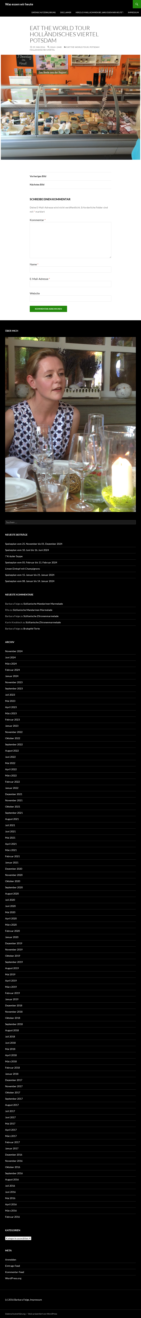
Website (35, 293)
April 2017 (11, 1129)
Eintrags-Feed (12, 1265)
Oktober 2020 (12, 881)
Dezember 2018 (13, 1005)
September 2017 (14, 1098)
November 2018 (14, 1011)
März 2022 (11, 775)
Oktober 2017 (12, 1092)
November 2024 (14, 651)
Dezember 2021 (13, 794)
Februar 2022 (12, 781)
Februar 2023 (12, 719)
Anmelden (10, 1259)
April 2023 (11, 707)
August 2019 (12, 968)
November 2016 (14, 1160)
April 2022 (11, 769)
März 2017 (11, 1135)
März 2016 (11, 1210)
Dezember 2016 (13, 1154)
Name (34, 264)
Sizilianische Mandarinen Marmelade (43, 603)
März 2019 (11, 986)
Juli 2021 (10, 825)
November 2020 (14, 874)
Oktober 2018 (12, 1017)
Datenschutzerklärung (43, 12)
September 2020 (14, 887)
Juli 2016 (10, 1185)
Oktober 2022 (12, 738)
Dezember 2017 (13, 1080)
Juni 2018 (10, 1042)
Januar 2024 (11, 676)
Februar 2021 (12, 856)
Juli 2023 (10, 694)
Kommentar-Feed (14, 1272)
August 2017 (12, 1104)
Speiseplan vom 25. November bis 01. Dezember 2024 (33, 543)
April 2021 (11, 843)
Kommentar (38, 220)
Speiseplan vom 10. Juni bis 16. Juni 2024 (27, 550)
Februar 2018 (12, 1067)
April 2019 (11, 980)
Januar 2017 (11, 1148)
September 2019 (14, 961)
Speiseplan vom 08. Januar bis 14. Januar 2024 (29, 581)
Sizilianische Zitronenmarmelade (40, 616)
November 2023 (14, 682)
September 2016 (14, 1173)
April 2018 (11, 1055)
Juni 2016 (10, 1191)
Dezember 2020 (13, 868)
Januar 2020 (11, 937)
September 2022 (14, 744)
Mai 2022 (10, 763)
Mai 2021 (10, 837)
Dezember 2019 (13, 943)
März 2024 (11, 663)
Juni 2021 (10, 831)
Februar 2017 (12, 1142)
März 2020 (11, 924)
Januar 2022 (11, 787)
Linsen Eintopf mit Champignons (22, 568)
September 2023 (14, 688)
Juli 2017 (10, 1111)
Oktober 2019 (12, 955)
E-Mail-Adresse (40, 278)
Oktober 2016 (12, 1167)
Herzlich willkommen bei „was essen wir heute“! (99, 12)
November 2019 (14, 949)
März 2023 (11, 713)
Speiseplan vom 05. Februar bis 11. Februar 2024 (31, 562)
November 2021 (14, 800)
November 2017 (14, 1086)
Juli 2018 (10, 1036)
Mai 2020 (10, 912)
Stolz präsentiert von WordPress (42, 1313)
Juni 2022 (10, 756)
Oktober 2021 (12, 806)
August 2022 (12, 750)
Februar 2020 (12, 930)
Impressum (133, 12)
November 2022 (14, 731)
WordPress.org (13, 1278)
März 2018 (11, 1061)
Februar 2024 (12, 669)
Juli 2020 (10, 899)
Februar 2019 (12, 993)
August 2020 (12, 893)
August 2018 (12, 1030)
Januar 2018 (11, 1073)
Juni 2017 (10, 1117)
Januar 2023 (11, 725)
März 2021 (11, 850)
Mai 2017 (10, 1123)
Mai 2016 (10, 1198)
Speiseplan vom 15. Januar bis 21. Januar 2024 (29, 574)
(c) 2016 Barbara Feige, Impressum (23, 1299)
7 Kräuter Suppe (14, 556)
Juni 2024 (10, 657)
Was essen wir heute (19, 4)
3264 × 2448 (56, 47)
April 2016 (11, 1204)
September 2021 (14, 812)
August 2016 (12, 1179)
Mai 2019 (10, 974)
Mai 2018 (10, 1048)
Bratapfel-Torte (31, 628)
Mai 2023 (10, 700)
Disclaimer (65, 12)
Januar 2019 (11, 999)
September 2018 (14, 1024)
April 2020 (11, 918)
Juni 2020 (10, 906)
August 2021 (12, 818)
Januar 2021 (11, 862)
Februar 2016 (12, 1216)
